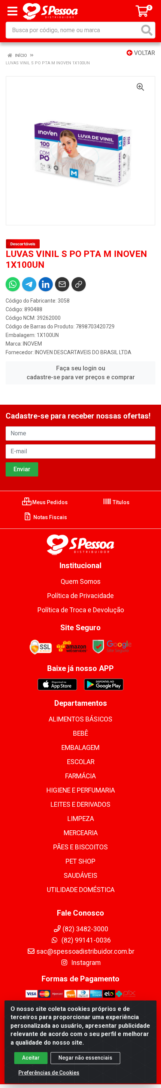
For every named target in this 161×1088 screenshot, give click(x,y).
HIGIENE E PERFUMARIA (80, 790)
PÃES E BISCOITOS (80, 847)
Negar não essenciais (85, 1058)
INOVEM (32, 344)
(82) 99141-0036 (85, 940)
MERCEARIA (81, 833)
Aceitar (31, 1058)
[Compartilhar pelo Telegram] (29, 284)
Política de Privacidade (80, 596)
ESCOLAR (80, 762)
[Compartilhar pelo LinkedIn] (46, 284)
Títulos (121, 502)
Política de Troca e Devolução (80, 610)
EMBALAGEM (80, 747)
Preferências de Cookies (48, 1073)
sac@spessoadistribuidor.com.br (85, 951)
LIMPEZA (80, 818)
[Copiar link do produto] (79, 284)
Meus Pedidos (49, 502)
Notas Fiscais (49, 517)
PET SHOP (80, 861)
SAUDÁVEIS (80, 875)
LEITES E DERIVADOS (80, 804)
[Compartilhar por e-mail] (62, 284)
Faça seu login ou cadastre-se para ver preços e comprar (81, 373)
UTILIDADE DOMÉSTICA (81, 890)
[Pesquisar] (147, 30)
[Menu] (12, 11)
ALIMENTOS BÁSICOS (80, 719)
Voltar (144, 52)
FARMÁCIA (80, 776)
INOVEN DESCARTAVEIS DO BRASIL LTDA (83, 352)
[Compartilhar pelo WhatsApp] (13, 284)
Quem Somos (81, 581)
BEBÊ (80, 733)
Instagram (85, 962)
